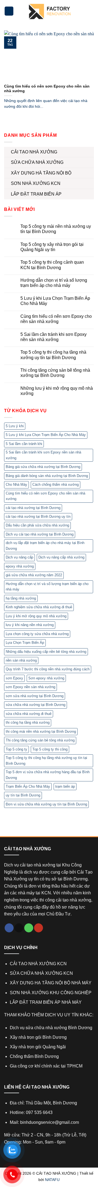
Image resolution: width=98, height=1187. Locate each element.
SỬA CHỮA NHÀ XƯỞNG (37, 162)
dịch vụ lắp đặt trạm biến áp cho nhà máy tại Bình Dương (45, 545)
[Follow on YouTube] (38, 928)
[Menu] (9, 11)
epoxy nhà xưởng (20, 566)
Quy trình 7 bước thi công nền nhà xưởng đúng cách (48, 669)
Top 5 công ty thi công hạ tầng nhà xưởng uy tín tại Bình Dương (53, 355)
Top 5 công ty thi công (50, 749)
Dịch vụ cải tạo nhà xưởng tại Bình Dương (40, 534)
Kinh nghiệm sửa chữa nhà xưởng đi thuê (39, 607)
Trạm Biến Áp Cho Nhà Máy (28, 786)
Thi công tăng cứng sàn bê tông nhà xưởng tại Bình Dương (55, 373)
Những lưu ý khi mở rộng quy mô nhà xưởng (56, 391)
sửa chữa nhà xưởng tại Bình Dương (35, 705)
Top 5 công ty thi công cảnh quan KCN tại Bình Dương (52, 265)
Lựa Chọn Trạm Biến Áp (25, 643)
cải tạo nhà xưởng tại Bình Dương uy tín (38, 516)
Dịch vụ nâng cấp (19, 557)
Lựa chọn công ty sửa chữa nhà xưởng (37, 634)
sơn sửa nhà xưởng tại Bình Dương (34, 696)
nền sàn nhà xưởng (21, 660)
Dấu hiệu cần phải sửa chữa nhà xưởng (37, 525)
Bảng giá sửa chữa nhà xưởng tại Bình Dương (43, 467)
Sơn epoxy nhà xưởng (46, 678)
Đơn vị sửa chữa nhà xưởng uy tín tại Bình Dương (46, 804)
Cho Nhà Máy (16, 484)
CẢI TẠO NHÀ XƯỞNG (34, 152)
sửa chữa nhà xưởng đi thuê (28, 714)
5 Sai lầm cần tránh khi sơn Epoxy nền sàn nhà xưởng (53, 337)
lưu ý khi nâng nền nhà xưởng (30, 625)
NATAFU (52, 1179)
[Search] (90, 11)
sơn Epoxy (14, 678)
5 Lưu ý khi (15, 426)
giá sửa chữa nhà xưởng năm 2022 (34, 575)
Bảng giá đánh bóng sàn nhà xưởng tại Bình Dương (47, 476)
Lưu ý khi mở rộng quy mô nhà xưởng (36, 616)
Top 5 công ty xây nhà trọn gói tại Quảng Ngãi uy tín (52, 247)
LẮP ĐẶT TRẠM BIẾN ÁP (36, 194)
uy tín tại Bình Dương (23, 795)
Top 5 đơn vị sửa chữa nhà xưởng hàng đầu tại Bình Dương (48, 774)
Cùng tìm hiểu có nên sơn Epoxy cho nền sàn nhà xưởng (56, 319)
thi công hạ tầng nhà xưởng (28, 722)
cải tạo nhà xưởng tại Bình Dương (33, 508)
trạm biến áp (65, 786)
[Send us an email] (18, 928)
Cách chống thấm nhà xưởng (55, 484)
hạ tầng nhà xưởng (21, 598)
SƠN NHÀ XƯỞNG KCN (35, 183)
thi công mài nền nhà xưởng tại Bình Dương (41, 731)
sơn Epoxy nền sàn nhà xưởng (30, 687)
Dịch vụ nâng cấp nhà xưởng (61, 557)
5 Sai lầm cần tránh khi (24, 444)
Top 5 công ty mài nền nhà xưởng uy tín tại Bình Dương (55, 229)
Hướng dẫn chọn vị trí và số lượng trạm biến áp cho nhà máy (53, 283)
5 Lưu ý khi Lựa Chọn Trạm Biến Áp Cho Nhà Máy (55, 301)
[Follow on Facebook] (9, 928)
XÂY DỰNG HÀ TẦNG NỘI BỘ (41, 173)
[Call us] (28, 928)
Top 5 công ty (16, 749)
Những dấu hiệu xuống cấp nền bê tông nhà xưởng (46, 652)
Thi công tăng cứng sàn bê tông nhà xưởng (40, 740)
